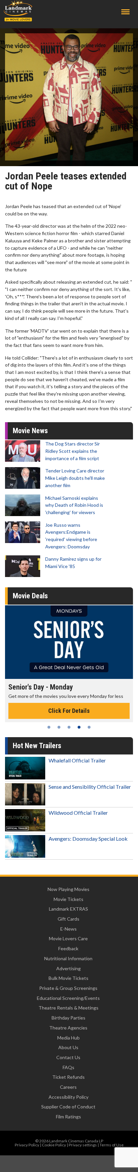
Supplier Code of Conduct (68, 1106)
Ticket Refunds (68, 1077)
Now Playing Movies (68, 889)
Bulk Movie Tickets (68, 978)
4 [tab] (79, 727)
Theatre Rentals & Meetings (68, 1008)
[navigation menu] (125, 12)
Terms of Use (111, 1144)
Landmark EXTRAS (68, 909)
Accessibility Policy (68, 1097)
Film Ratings (68, 1116)
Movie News (30, 431)
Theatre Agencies (68, 1027)
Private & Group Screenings (68, 988)
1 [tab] (49, 727)
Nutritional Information (68, 958)
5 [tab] (89, 727)
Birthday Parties (68, 1018)
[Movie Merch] (69, 642)
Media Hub (68, 1037)
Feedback (68, 948)
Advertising (68, 968)
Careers (68, 1087)
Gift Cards (68, 919)
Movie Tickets (68, 899)
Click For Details (69, 710)
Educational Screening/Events (68, 998)
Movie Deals (30, 596)
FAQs (68, 1067)
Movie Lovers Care (68, 938)
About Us (68, 1047)
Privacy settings (83, 1144)
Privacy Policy (27, 1144)
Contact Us (68, 1057)
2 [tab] (59, 727)
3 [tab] (69, 727)
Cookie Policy (54, 1144)
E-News (68, 929)
